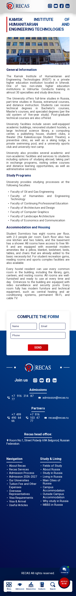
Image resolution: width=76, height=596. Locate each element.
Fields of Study (52, 465)
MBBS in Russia (53, 504)
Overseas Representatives (19, 492)
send (38, 347)
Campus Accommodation (54, 489)
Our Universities (19, 480)
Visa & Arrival (17, 501)
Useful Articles (18, 505)
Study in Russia (52, 473)
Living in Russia (52, 476)
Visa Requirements (21, 497)
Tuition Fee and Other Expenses (22, 485)
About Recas (17, 465)
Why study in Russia (55, 501)
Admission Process (21, 473)
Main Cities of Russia (51, 482)
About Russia (51, 469)
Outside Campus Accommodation (54, 495)
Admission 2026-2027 (23, 476)
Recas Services (19, 469)
